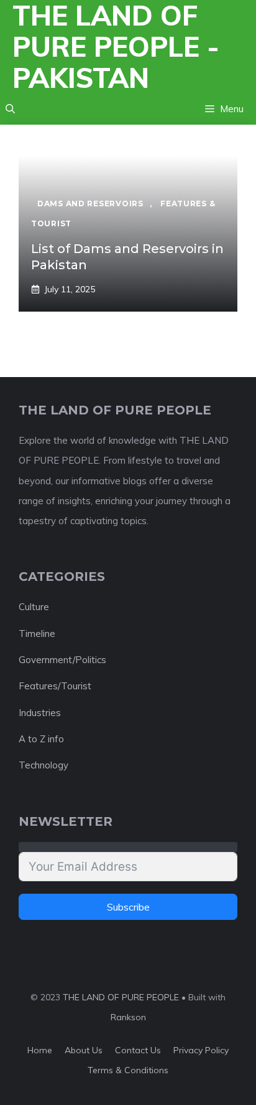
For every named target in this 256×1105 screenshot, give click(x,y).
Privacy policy (201, 1050)
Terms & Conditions (128, 1070)
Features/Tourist (55, 686)
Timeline (37, 633)
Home (39, 1050)
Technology (43, 765)
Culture (34, 607)
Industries (40, 713)
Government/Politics (62, 660)
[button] (10, 109)
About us (84, 1050)
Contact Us (138, 1050)
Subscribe (128, 907)
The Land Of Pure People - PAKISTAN (115, 46)
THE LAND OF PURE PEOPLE (121, 997)
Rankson (128, 1017)
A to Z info (41, 739)
